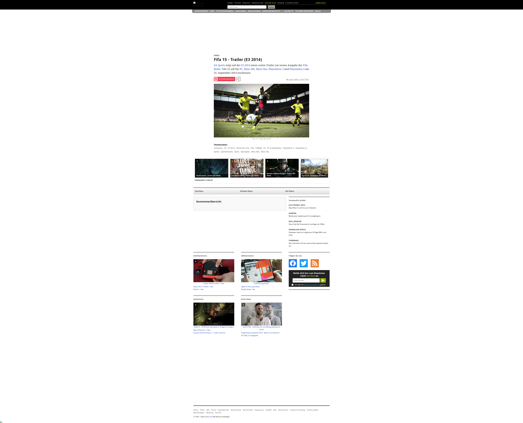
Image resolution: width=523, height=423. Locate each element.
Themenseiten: (221, 145)
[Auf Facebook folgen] (293, 263)
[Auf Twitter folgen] (304, 263)
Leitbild (268, 410)
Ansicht (218, 413)
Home (230, 3)
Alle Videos (289, 191)
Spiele (216, 152)
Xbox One (261, 69)
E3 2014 (245, 65)
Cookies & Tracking (297, 410)
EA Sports (219, 65)
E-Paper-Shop (291, 3)
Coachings (240, 11)
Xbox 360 (249, 69)
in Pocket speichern (226, 79)
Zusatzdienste (223, 410)
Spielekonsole (227, 152)
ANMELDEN (321, 3)
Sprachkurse (254, 11)
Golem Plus (270, 3)
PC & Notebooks (274, 148)
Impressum (259, 410)
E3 (225, 148)
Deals (318, 11)
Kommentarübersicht (208, 201)
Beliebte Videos (246, 191)
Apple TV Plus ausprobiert (250, 287)
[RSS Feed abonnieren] (315, 263)
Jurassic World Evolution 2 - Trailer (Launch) (209, 333)
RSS (207, 410)
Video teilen (238, 79)
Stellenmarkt (236, 410)
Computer (218, 148)
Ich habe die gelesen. (310, 285)
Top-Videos (199, 191)
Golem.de (208, 417)
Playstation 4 (297, 69)
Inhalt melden (312, 410)
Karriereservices (271, 11)
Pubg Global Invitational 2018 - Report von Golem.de (260, 333)
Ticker (237, 3)
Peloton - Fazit (198, 289)
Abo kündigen (198, 413)
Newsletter (257, 3)
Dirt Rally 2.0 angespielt (249, 335)
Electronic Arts (243, 148)
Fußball (259, 148)
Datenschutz (283, 410)
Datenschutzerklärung (312, 285)
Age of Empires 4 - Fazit (201, 330)
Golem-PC (289, 11)
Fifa (252, 148)
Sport (236, 152)
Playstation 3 (276, 69)
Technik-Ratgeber (304, 11)
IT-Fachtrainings (225, 11)
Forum (280, 3)
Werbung (209, 413)
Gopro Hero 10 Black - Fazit (203, 287)
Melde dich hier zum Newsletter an (309, 274)
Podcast (246, 3)
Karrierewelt (202, 11)
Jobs (212, 11)
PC (241, 69)
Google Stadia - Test (248, 289)
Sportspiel (245, 152)
